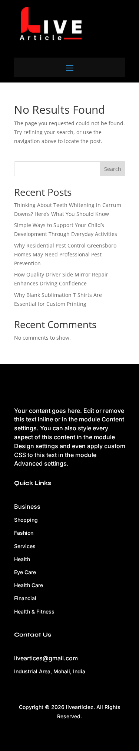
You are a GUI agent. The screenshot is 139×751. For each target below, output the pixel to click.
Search (112, 168)
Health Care (28, 585)
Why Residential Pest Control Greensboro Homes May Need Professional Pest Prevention (65, 254)
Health (22, 559)
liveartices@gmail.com (46, 658)
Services (25, 546)
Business (27, 506)
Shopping (26, 520)
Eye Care (25, 572)
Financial (25, 598)
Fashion (23, 533)
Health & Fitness (34, 611)
